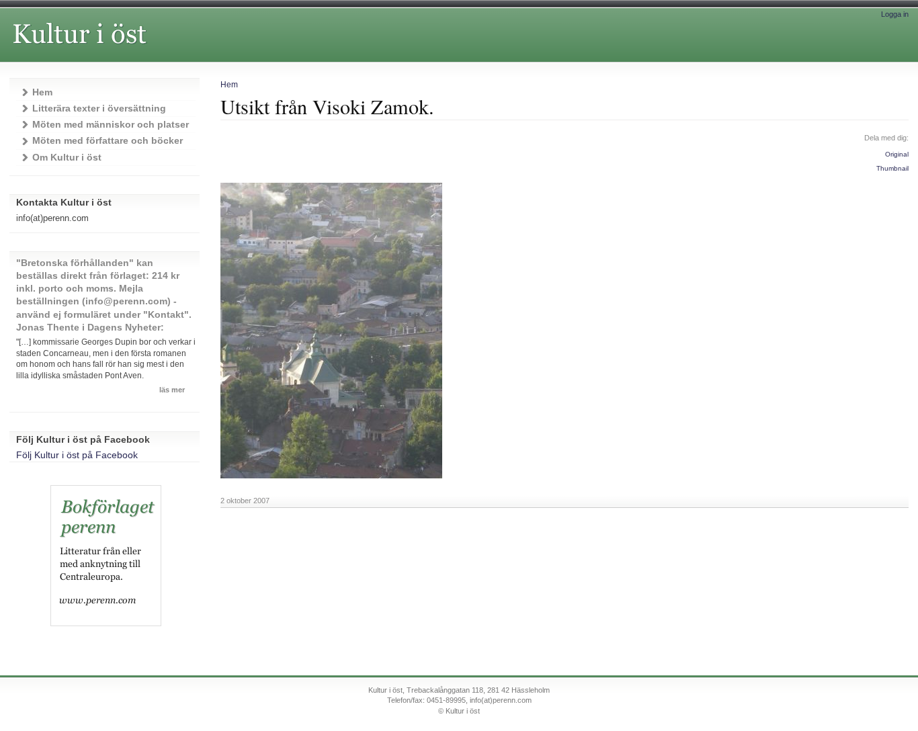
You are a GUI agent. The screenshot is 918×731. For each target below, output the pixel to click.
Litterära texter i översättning (99, 108)
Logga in (895, 14)
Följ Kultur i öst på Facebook (77, 455)
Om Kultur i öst (66, 158)
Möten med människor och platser (110, 125)
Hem (229, 84)
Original (897, 154)
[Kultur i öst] (152, 49)
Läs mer (172, 390)
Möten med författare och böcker (107, 141)
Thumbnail (892, 168)
